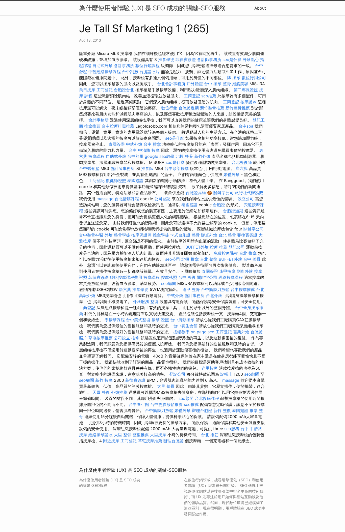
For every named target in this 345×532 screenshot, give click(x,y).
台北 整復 (208, 259)
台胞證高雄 (196, 192)
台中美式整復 (138, 319)
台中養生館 (139, 404)
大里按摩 (158, 434)
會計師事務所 (209, 59)
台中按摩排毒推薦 (118, 126)
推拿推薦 (92, 126)
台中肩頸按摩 (182, 319)
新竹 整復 (222, 410)
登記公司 (237, 247)
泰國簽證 (117, 144)
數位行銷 (169, 107)
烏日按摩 (87, 89)
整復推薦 (141, 434)
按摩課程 (96, 156)
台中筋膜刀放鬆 (215, 289)
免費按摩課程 (226, 253)
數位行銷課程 (147, 65)
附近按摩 (111, 440)
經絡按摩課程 (230, 277)
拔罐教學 (181, 331)
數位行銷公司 (254, 77)
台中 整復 (187, 277)
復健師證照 (116, 180)
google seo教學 (159, 156)
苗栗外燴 (241, 331)
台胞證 (219, 204)
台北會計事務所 (171, 83)
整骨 (196, 235)
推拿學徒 (166, 59)
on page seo (202, 331)
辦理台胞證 (202, 410)
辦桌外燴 (209, 235)
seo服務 (231, 428)
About (260, 8)
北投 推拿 (190, 259)
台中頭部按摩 (176, 168)
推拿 (135, 337)
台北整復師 (242, 162)
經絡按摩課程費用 (126, 277)
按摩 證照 (160, 319)
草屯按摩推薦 (100, 337)
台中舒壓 (135, 156)
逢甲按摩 (227, 271)
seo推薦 (208, 95)
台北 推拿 (248, 253)
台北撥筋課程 (127, 198)
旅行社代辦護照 (249, 192)
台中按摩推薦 (243, 289)
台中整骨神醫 (91, 235)
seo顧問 (168, 283)
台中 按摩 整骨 (217, 83)
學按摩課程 (115, 319)
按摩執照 (169, 277)
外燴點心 (251, 59)
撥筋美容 (240, 83)
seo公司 (172, 259)
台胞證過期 (189, 107)
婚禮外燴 (232, 174)
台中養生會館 (185, 325)
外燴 (109, 235)
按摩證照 (248, 101)
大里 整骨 (166, 386)
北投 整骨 (184, 156)
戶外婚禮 (195, 83)
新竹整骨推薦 (212, 107)
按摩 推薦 (218, 247)
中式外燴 (134, 144)
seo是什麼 (232, 59)
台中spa (245, 126)
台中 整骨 (252, 259)
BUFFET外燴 (197, 247)
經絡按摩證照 (100, 434)
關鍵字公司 (223, 192)
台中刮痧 (130, 71)
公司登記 (162, 198)
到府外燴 (245, 271)
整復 (154, 301)
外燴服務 (141, 301)
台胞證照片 (149, 71)
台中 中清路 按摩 (144, 150)
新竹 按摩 (104, 380)
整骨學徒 (122, 235)
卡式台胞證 (180, 235)
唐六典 (242, 168)
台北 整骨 (227, 235)
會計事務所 (124, 65)
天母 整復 (101, 392)
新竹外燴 (202, 156)
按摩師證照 (141, 235)
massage (104, 198)
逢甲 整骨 (191, 289)
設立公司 (246, 198)
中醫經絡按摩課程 (104, 71)
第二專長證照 (246, 89)
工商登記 (104, 89)
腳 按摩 (233, 77)
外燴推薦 (119, 392)
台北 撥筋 (209, 434)
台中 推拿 (152, 144)
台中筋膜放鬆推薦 (166, 404)
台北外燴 (214, 295)
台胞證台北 (124, 89)
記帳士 (226, 374)
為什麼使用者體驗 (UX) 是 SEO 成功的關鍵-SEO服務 (152, 8)
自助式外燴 (102, 65)
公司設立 (122, 337)
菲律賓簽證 (186, 59)
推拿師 (147, 168)
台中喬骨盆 (89, 168)
